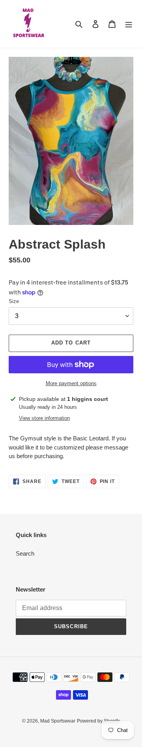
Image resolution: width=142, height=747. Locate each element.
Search (25, 553)
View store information (44, 418)
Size (14, 301)
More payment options (71, 383)
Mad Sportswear (57, 721)
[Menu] (128, 23)
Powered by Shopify (98, 721)
